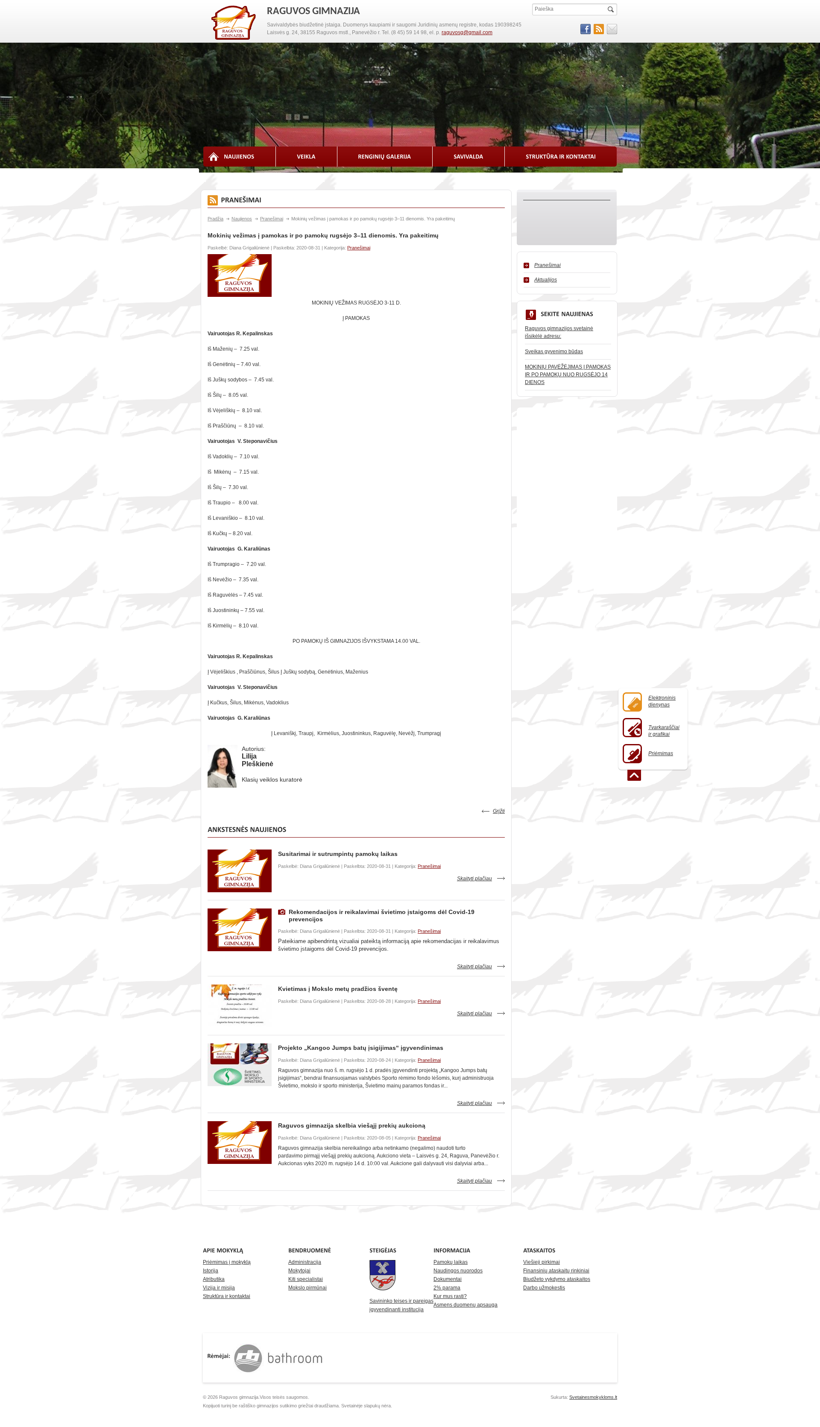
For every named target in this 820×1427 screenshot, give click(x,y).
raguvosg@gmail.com (467, 32)
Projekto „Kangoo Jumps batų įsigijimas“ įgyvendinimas (360, 1047)
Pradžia (215, 218)
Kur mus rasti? (450, 1296)
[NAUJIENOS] (239, 157)
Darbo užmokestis (544, 1288)
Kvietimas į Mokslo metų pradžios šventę (338, 988)
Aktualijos (545, 280)
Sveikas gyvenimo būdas (554, 352)
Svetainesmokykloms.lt (593, 1397)
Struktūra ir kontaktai (226, 1296)
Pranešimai (271, 218)
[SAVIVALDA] (469, 157)
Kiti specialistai (305, 1279)
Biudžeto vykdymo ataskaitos (556, 1279)
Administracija (304, 1262)
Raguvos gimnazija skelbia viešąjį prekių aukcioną (351, 1125)
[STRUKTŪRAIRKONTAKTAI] (561, 157)
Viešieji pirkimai (541, 1262)
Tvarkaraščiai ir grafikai (663, 730)
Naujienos (241, 218)
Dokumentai (447, 1279)
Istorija (210, 1271)
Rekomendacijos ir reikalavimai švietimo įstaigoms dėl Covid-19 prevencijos (381, 915)
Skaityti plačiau (474, 879)
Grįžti (499, 811)
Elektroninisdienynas (662, 701)
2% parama (446, 1288)
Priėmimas (660, 753)
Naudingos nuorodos (458, 1271)
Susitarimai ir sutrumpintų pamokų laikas (338, 853)
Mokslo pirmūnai (307, 1288)
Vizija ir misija (219, 1288)
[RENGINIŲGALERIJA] (385, 157)
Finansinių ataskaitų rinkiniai (556, 1271)
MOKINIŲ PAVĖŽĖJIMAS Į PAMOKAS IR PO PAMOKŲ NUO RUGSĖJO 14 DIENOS (568, 374)
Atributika (214, 1279)
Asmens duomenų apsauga (465, 1305)
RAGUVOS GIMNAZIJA (234, 23)
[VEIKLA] (306, 157)
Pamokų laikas (450, 1262)
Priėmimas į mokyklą (227, 1262)
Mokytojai (299, 1271)
